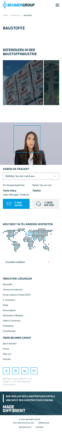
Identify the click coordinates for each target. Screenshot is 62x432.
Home (5, 15)
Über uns (7, 353)
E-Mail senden (18, 204)
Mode (5, 305)
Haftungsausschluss (23, 422)
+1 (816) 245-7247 (49, 204)
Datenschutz (25, 427)
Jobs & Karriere (10, 343)
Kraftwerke (8, 325)
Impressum (43, 422)
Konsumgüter (9, 310)
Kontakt (7, 359)
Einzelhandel (9, 331)
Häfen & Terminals (11, 320)
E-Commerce (9, 299)
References (15, 15)
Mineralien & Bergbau (13, 315)
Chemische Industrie (12, 289)
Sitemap (39, 427)
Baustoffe (7, 284)
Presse (6, 348)
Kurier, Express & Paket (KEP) (17, 294)
